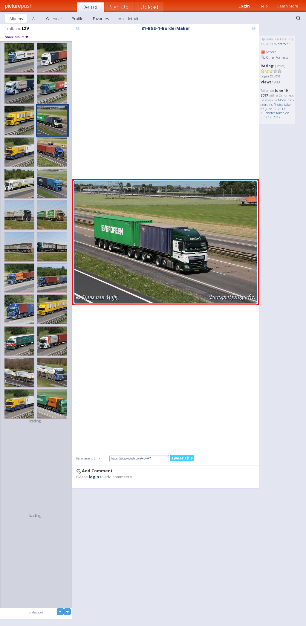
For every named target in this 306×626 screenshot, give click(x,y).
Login (265, 76)
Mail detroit (128, 18)
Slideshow (36, 612)
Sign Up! (119, 6)
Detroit (90, 6)
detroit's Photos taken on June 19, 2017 (277, 106)
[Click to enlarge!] (165, 242)
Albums (16, 18)
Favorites (101, 18)
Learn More (287, 6)
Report (270, 52)
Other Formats (276, 57)
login (94, 477)
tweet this (182, 458)
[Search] (298, 18)
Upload (149, 6)
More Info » (286, 100)
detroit (283, 44)
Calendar (54, 18)
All (34, 18)
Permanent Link (88, 458)
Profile (77, 18)
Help (263, 6)
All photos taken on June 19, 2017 (275, 115)
